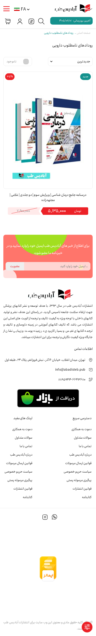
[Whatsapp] (54, 517)
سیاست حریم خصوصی (78, 471)
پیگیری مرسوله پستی (79, 480)
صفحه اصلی (83, 33)
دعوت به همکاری (81, 429)
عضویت (15, 266)
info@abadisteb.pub (70, 369)
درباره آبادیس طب (80, 454)
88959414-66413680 (71, 379)
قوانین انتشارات (82, 488)
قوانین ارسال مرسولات (78, 463)
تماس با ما (85, 446)
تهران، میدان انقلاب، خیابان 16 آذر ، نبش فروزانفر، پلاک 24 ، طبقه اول (45, 359)
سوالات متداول (83, 437)
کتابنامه (87, 497)
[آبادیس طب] (71, 9)
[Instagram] (45, 517)
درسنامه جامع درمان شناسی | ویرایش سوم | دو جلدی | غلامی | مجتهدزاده (48, 197)
